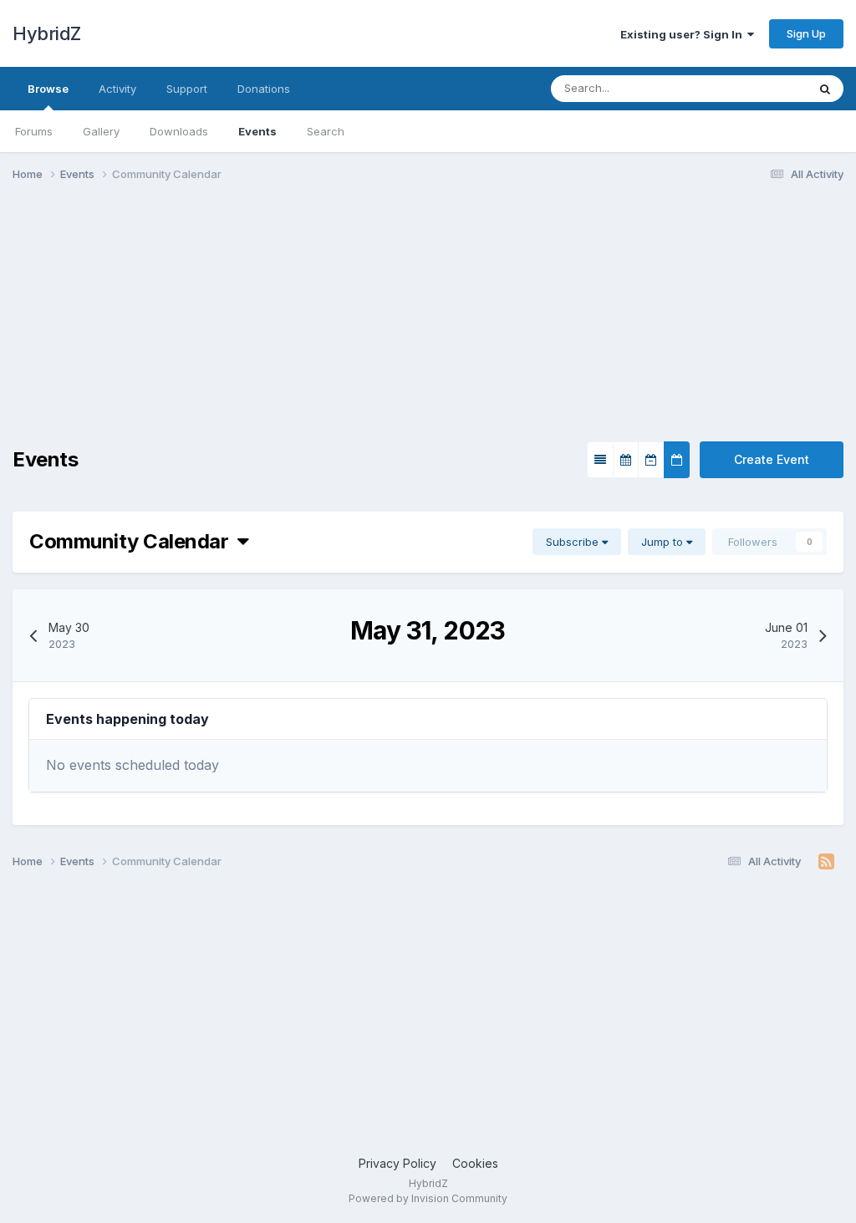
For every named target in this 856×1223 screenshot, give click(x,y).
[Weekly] (651, 459)
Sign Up (806, 33)
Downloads (179, 131)
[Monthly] (626, 459)
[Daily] (677, 459)
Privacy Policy (397, 1163)
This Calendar (750, 88)
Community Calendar (133, 541)
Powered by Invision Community (428, 1198)
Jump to (663, 541)
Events (257, 131)
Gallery (101, 131)
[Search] (825, 88)
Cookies (475, 1163)
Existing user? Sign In (683, 34)
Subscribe (574, 541)
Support (186, 88)
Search (325, 131)
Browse (48, 88)
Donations (263, 88)
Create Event (771, 459)
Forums (34, 131)
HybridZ (47, 33)
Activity (117, 88)
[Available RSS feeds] (826, 862)
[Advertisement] (208, 324)
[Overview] (600, 459)
